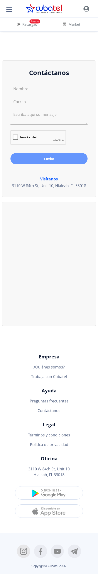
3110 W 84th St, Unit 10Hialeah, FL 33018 (49, 471)
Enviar (49, 158)
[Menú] (8, 8)
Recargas (29, 24)
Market (74, 24)
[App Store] (49, 511)
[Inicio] (44, 8)
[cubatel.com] (86, 8)
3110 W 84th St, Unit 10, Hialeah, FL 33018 (49, 185)
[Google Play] (49, 493)
